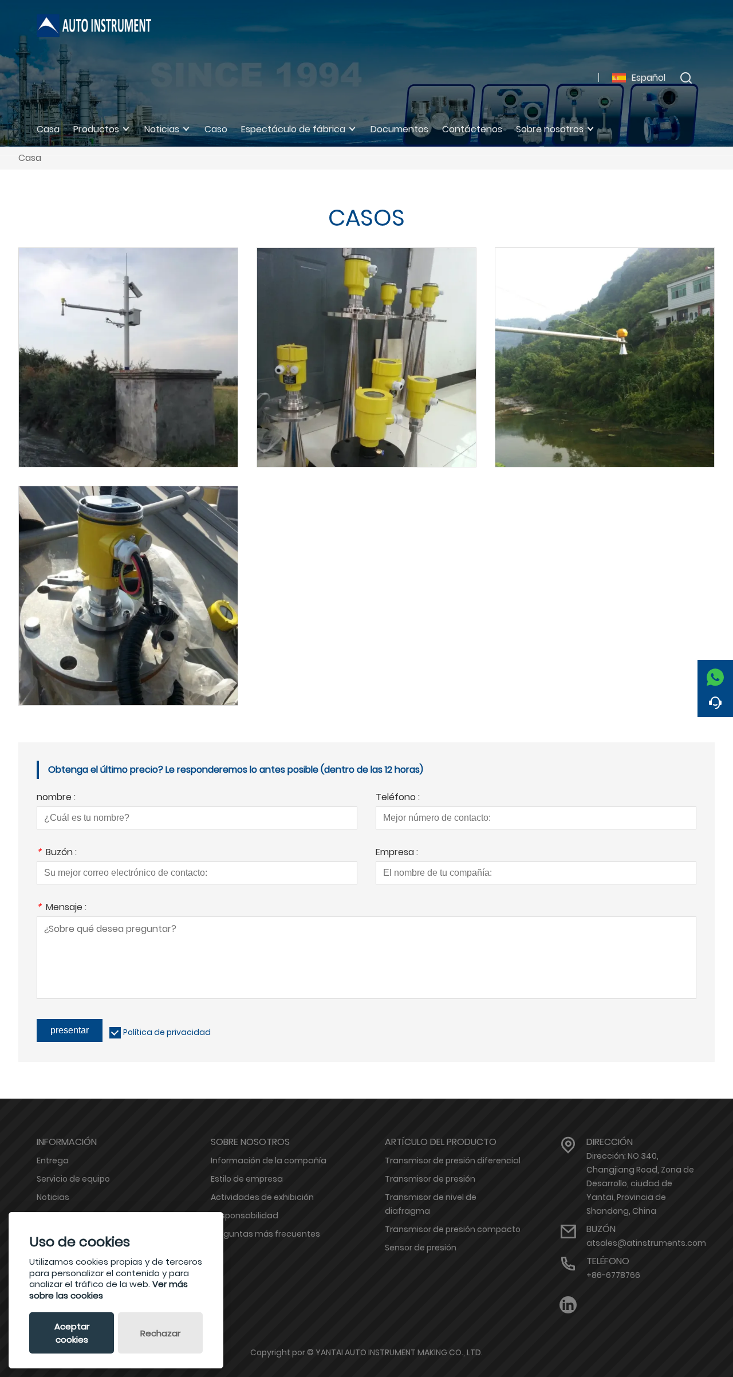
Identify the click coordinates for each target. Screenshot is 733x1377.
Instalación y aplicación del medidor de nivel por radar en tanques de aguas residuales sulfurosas (604, 341)
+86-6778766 (613, 1275)
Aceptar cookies (71, 1332)
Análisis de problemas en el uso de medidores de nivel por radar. (128, 342)
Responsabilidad (244, 1215)
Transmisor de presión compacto (453, 1229)
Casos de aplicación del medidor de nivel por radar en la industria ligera (128, 580)
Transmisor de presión (430, 1179)
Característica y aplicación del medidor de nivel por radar (366, 342)
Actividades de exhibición (262, 1197)
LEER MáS (128, 378)
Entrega (53, 1160)
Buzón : (57, 853)
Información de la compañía (268, 1160)
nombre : (56, 798)
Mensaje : (61, 908)
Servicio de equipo (73, 1179)
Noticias (53, 1197)
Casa (29, 157)
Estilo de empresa (247, 1179)
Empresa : (397, 853)
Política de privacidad (167, 1032)
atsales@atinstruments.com (646, 1243)
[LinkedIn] (568, 1305)
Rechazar (160, 1333)
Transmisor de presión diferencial (453, 1160)
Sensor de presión (420, 1247)
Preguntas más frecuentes (265, 1234)
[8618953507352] (715, 674)
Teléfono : (398, 798)
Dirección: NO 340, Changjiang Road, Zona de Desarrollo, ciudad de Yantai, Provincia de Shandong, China (640, 1183)
